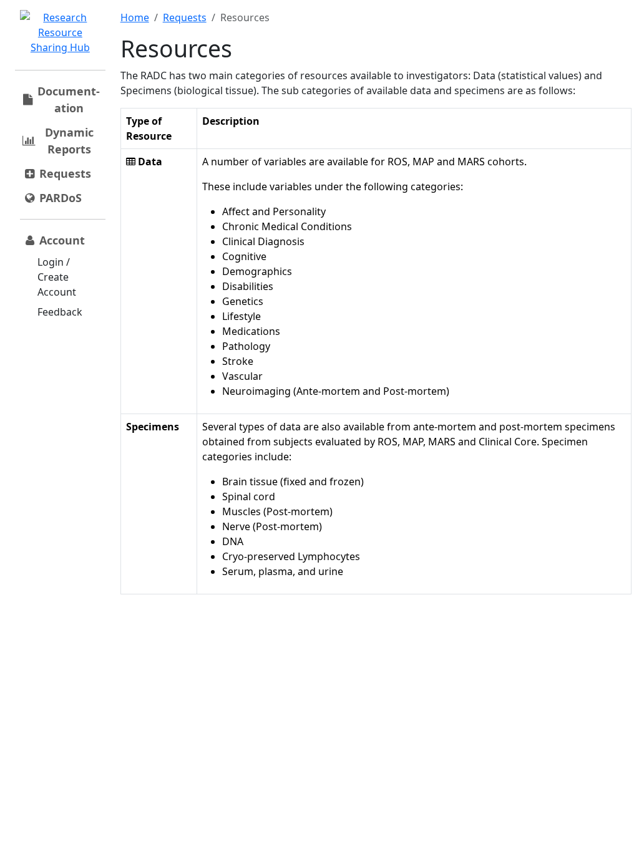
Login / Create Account (56, 277)
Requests (185, 17)
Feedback (59, 312)
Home (134, 17)
